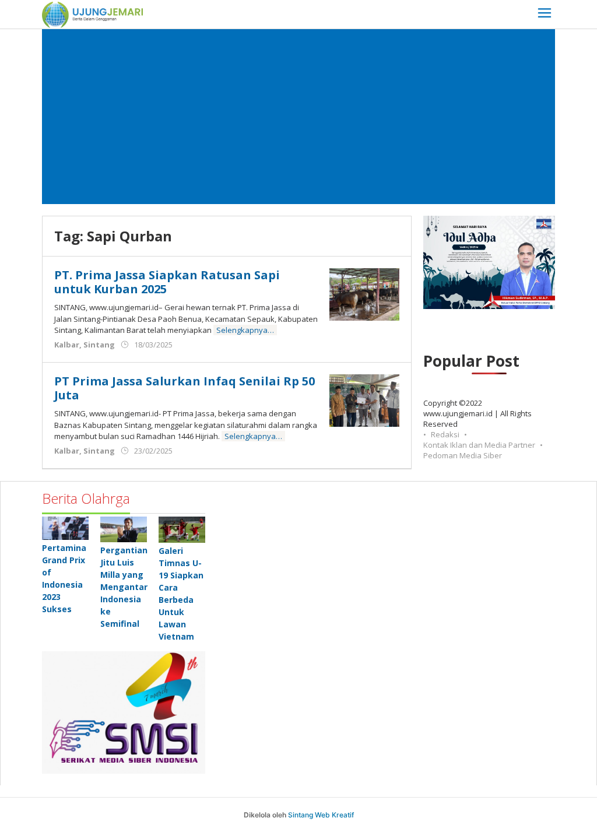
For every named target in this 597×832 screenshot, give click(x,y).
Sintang (99, 344)
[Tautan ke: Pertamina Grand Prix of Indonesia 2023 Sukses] (65, 527)
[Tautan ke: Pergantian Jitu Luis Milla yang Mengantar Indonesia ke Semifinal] (123, 529)
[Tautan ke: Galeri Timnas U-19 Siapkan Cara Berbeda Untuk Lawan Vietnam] (182, 529)
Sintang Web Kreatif (321, 814)
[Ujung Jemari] (92, 13)
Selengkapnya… (245, 330)
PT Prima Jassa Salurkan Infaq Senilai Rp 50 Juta (184, 388)
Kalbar (66, 344)
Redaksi (445, 434)
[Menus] (544, 14)
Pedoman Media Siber (462, 455)
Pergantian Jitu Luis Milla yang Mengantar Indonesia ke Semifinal (124, 587)
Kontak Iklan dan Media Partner (479, 445)
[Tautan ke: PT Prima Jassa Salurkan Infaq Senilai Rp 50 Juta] (364, 399)
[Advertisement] (298, 116)
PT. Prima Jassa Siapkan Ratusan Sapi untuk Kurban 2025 (167, 282)
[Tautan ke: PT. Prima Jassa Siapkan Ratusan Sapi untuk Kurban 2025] (364, 293)
